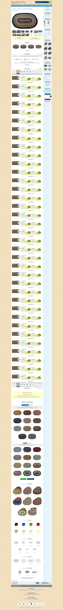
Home (13, 5)
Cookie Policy (33, 607)
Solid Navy (27, 453)
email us (34, 395)
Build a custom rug (21, 395)
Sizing (27, 56)
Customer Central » (47, 86)
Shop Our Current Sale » (47, 585)
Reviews (43, 5)
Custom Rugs (23, 5)
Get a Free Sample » (35, 37)
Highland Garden (27, 424)
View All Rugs (48, 5)
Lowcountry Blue (17, 432)
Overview (18, 56)
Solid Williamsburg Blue (17, 453)
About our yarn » (47, 79)
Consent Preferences (39, 607)
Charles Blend (37, 432)
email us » (22, 38)
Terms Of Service (23, 607)
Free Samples (17, 5)
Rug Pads (31, 5)
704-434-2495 (18, 38)
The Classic (27, 416)
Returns (27, 5)
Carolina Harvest (37, 416)
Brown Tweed (17, 416)
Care (29, 56)
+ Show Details (27, 64)
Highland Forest (27, 432)
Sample (21, 56)
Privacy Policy (28, 607)
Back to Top (14, 580)
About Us (42, 585)
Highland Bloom (37, 424)
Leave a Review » (35, 598)
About (40, 5)
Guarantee (36, 56)
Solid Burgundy (37, 453)
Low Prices (36, 5)
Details (24, 56)
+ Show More (27, 50)
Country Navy (17, 424)
